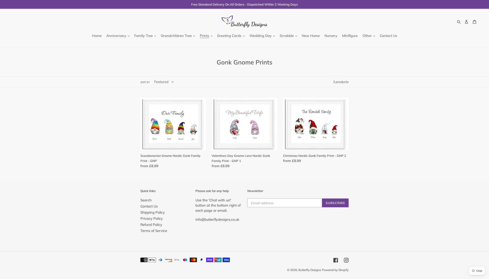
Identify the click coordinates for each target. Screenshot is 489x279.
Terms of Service (153, 231)
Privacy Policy (151, 218)
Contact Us (149, 206)
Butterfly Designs (309, 270)
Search (146, 200)
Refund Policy (151, 224)
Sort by (145, 82)
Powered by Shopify (335, 270)
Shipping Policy (152, 212)
